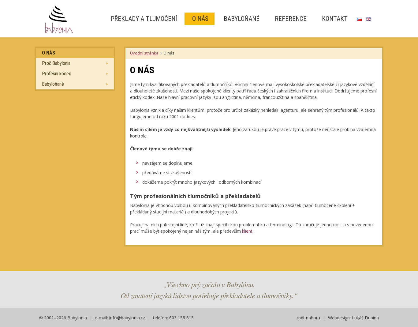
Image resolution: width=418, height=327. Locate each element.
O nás (199, 18)
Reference (290, 18)
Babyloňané (240, 18)
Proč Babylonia (56, 63)
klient (247, 231)
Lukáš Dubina (365, 318)
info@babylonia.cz (127, 318)
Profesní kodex (56, 74)
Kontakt (334, 18)
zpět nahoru (308, 318)
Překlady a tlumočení (143, 18)
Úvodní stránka (144, 53)
